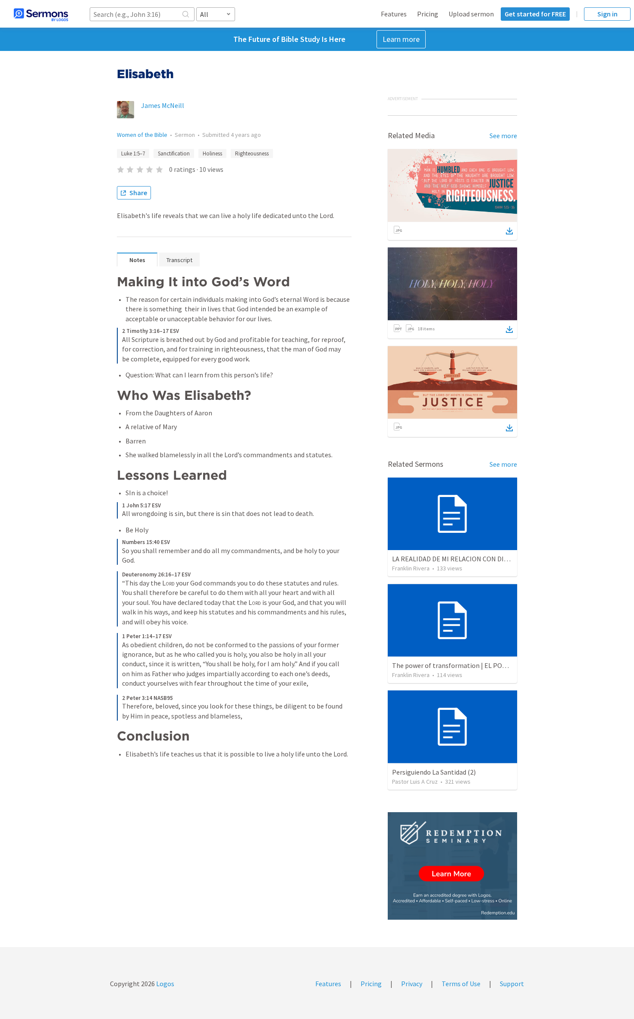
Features (394, 13)
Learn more (401, 39)
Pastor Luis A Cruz (415, 781)
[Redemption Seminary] (452, 866)
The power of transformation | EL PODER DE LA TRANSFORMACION (492, 665)
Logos (164, 983)
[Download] (509, 231)
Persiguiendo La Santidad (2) (434, 772)
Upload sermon (471, 13)
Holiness (212, 153)
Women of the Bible (142, 135)
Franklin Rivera (411, 568)
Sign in (607, 13)
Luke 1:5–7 (133, 153)
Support (512, 983)
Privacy (411, 983)
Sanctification (174, 153)
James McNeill (162, 105)
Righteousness (252, 153)
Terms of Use (461, 983)
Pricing (427, 13)
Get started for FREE (535, 13)
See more (503, 135)
